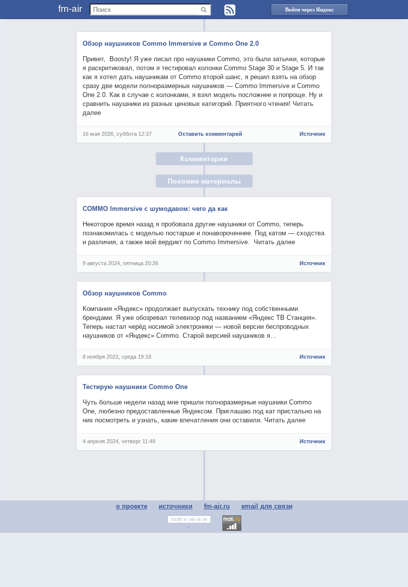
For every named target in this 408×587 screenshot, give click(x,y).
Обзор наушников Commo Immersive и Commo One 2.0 (171, 43)
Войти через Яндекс (309, 9)
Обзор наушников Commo (125, 293)
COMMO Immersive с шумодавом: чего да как (155, 208)
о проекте (131, 506)
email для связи (267, 506)
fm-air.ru (217, 506)
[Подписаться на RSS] (229, 9)
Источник (312, 134)
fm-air (70, 8)
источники (176, 506)
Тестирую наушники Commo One (135, 387)
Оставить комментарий (210, 134)
